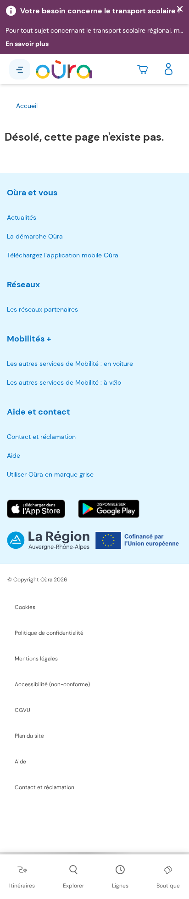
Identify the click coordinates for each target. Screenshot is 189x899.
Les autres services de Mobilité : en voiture (70, 363)
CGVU (22, 710)
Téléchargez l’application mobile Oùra (62, 255)
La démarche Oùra (35, 236)
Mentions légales (36, 658)
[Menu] (19, 69)
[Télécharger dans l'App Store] (36, 509)
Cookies (25, 607)
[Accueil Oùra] (64, 69)
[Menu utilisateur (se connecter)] (168, 69)
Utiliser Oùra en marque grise (50, 474)
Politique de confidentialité (49, 633)
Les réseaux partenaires (42, 309)
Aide (13, 455)
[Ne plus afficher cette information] (179, 9)
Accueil (27, 106)
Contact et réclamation (41, 436)
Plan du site (29, 736)
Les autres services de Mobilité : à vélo (64, 382)
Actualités (21, 217)
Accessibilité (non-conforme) (52, 684)
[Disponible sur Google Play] (108, 509)
